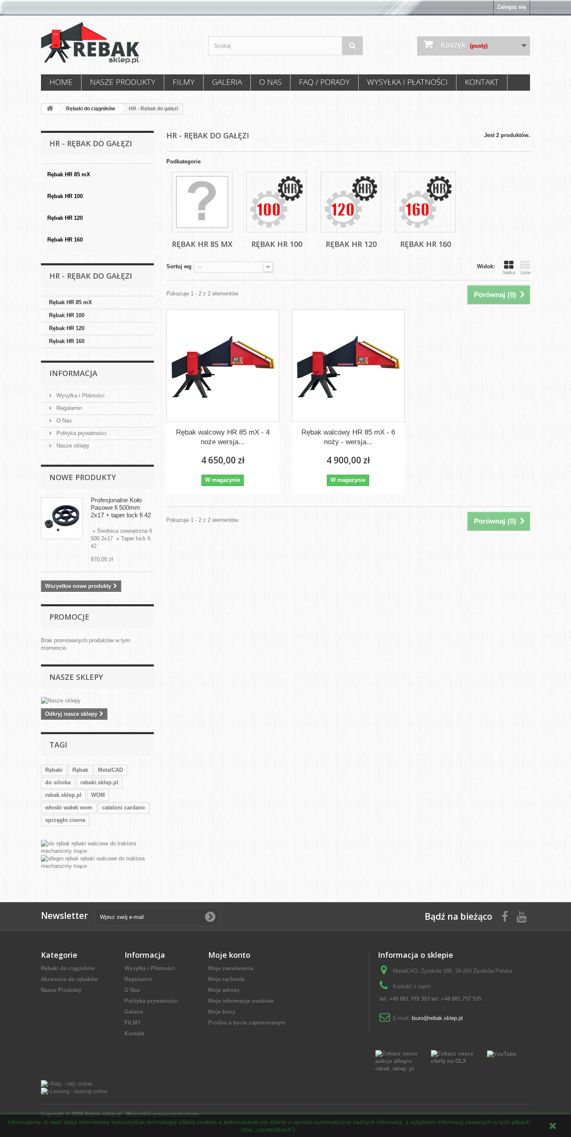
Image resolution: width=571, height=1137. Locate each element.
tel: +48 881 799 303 (405, 999)
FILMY (184, 81)
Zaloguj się (511, 7)
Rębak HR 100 (66, 315)
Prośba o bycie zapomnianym (247, 1023)
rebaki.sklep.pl (99, 782)
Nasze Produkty (122, 81)
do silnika (58, 782)
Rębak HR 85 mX (70, 302)
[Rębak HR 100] (276, 202)
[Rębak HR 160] (425, 202)
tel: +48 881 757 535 (456, 999)
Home (61, 81)
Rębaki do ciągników (68, 968)
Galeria (227, 81)
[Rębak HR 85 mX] (202, 202)
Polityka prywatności (81, 433)
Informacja (73, 373)
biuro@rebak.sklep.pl (437, 1018)
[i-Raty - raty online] (66, 1083)
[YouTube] (501, 1054)
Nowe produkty (82, 477)
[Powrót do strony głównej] (50, 109)
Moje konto (229, 955)
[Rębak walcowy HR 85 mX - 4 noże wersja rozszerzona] (223, 365)
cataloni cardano (123, 807)
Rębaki (54, 770)
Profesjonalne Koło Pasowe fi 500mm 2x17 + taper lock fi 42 (121, 507)
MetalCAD (110, 770)
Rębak (80, 770)
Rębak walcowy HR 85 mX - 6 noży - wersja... (348, 437)
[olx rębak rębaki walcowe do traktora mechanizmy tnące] (97, 847)
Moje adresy (224, 990)
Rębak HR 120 (66, 328)
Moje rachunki (226, 979)
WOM (98, 795)
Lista (525, 272)
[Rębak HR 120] (351, 202)
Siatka (508, 272)
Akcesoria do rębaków (69, 979)
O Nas (270, 81)
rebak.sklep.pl (63, 795)
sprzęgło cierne (65, 820)
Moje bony (221, 1012)
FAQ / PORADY (324, 81)
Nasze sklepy (72, 446)
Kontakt (482, 81)
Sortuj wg (178, 266)
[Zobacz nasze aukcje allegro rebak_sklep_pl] (396, 1061)
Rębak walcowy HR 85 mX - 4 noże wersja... (223, 437)
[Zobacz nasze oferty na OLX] (452, 1057)
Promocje (69, 617)
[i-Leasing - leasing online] (74, 1091)
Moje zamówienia (230, 968)
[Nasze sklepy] (97, 701)
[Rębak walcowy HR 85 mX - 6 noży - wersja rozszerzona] (348, 365)
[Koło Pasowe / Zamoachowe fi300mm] (62, 518)
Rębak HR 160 (66, 341)
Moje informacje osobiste (241, 1001)
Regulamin (68, 408)
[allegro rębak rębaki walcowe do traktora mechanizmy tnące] (97, 862)
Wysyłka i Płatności (407, 81)
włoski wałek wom (68, 807)
